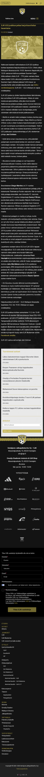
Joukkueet (6, 633)
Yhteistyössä (6, 723)
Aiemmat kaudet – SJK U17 (13, 684)
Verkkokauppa (30, 3)
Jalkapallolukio (7, 714)
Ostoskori (5, 754)
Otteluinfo (5, 660)
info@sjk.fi (22, 454)
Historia (4, 704)
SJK (3, 635)
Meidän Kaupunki (8, 726)
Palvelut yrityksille (8, 720)
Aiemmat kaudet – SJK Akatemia (15, 681)
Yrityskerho (6, 729)
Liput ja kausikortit (8, 647)
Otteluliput (5, 3)
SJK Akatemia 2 (8, 672)
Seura (4, 702)
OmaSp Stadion (7, 708)
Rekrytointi (5, 742)
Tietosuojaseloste (8, 745)
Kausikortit (6, 653)
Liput (4, 650)
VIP (4, 656)
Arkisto (4, 629)
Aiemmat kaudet (8, 675)
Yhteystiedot (7, 733)
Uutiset (10, 32)
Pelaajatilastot (7, 698)
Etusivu (5, 623)
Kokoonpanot (6, 689)
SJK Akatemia (6, 638)
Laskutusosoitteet (8, 739)
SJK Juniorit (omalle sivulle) (11, 641)
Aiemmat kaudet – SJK (12, 678)
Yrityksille (6, 717)
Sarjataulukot (7, 695)
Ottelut (5, 645)
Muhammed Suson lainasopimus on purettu (20, 389)
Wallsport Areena (7, 711)
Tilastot (4, 692)
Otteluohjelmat (7, 663)
